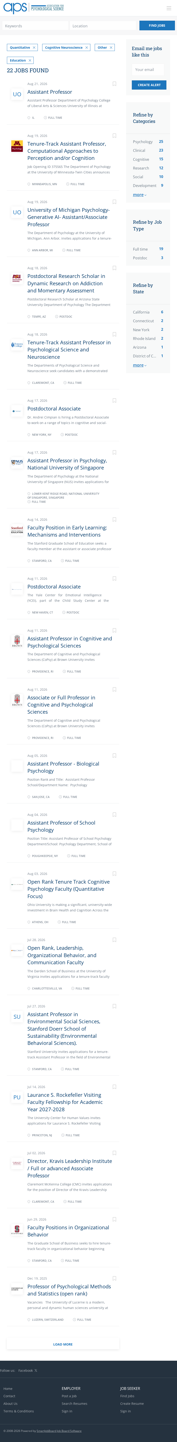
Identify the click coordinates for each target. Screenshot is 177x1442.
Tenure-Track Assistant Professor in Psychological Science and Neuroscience (69, 349)
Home (7, 1388)
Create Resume (132, 1403)
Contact (9, 1396)
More (138, 194)
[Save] (110, 84)
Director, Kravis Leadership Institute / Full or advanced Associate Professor (69, 1168)
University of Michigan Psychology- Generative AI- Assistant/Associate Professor (68, 217)
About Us (10, 1403)
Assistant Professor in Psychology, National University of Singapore (67, 464)
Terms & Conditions (18, 1411)
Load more (63, 1344)
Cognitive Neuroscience (64, 47)
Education (18, 60)
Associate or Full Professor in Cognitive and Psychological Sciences (61, 704)
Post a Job (69, 1396)
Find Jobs (157, 25)
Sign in (67, 1411)
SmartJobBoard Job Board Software (59, 1431)
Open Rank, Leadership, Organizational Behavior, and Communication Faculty (61, 955)
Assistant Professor (49, 91)
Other (102, 47)
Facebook (25, 1370)
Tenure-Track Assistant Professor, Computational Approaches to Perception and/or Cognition (66, 150)
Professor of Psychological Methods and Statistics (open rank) (69, 1290)
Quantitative (20, 47)
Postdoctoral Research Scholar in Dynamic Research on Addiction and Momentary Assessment (66, 283)
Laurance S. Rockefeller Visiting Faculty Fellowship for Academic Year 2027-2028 (65, 1102)
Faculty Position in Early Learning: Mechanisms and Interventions (67, 531)
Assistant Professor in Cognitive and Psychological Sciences (69, 642)
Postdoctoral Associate (54, 408)
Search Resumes (74, 1403)
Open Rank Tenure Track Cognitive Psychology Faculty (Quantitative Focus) (68, 888)
